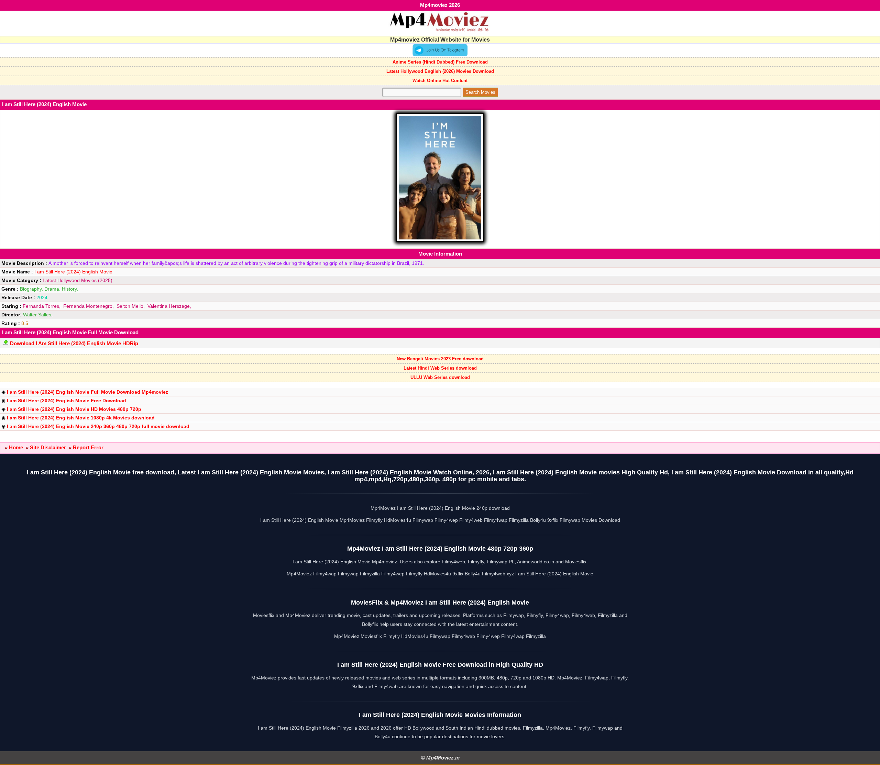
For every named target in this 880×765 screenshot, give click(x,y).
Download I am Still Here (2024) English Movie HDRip (74, 343)
